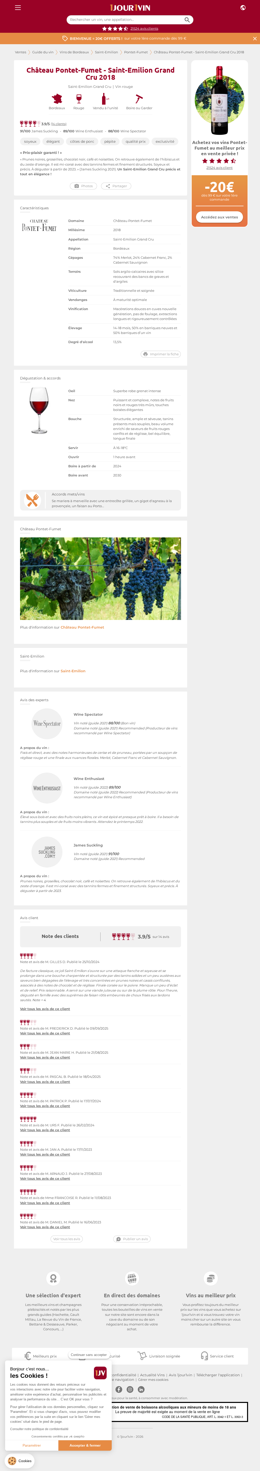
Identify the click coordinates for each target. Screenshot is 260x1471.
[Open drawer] (18, 7)
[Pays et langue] (243, 7)
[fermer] (255, 38)
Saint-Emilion (106, 52)
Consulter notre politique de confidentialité (39, 1429)
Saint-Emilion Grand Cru (89, 86)
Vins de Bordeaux (74, 52)
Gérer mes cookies (153, 1380)
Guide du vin (43, 52)
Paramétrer (32, 1445)
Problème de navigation (112, 1379)
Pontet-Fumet (136, 52)
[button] (20, 1460)
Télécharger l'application (218, 1375)
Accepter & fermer (85, 1445)
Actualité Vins (152, 1375)
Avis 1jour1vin (180, 1375)
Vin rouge (124, 86)
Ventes (20, 52)
